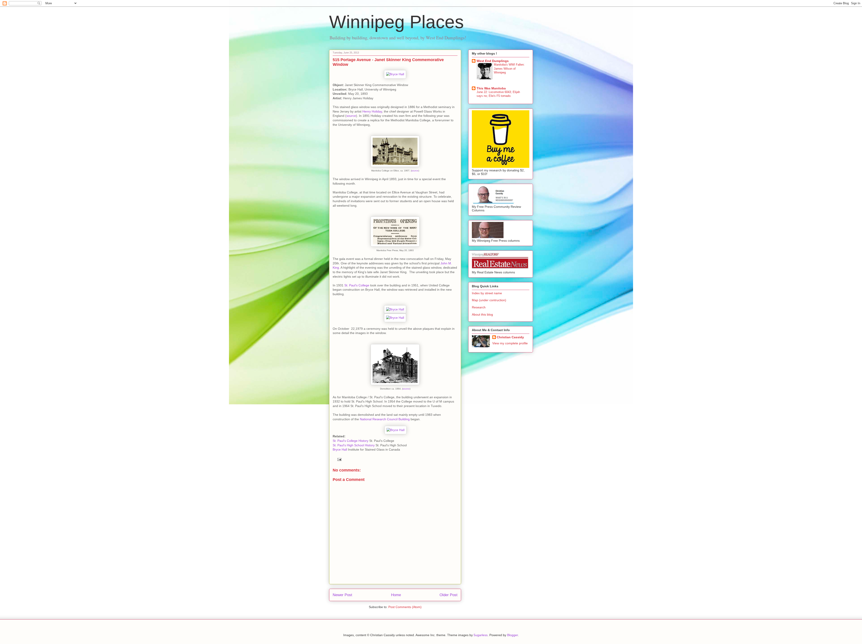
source (351, 115)
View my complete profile (510, 343)
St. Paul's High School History (354, 445)
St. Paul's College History (350, 441)
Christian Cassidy (510, 337)
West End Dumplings (493, 61)
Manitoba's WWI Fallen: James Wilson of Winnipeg (509, 68)
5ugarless (481, 635)
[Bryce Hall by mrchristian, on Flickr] (395, 74)
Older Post (448, 595)
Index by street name (487, 293)
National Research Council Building (385, 419)
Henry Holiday (372, 111)
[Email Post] (338, 459)
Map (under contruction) (489, 300)
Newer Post (342, 595)
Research (479, 307)
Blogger (512, 635)
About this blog (482, 314)
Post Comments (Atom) (405, 607)
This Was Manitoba (491, 88)
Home (396, 595)
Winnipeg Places (396, 22)
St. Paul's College (356, 285)
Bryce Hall (340, 449)
